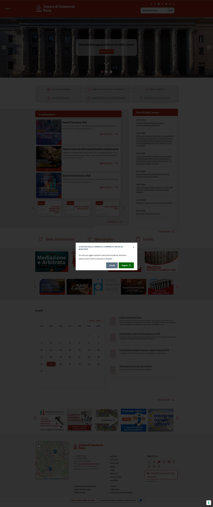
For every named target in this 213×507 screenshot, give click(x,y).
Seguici (125, 265)
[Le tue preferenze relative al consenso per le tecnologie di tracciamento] (208, 502)
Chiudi (112, 265)
